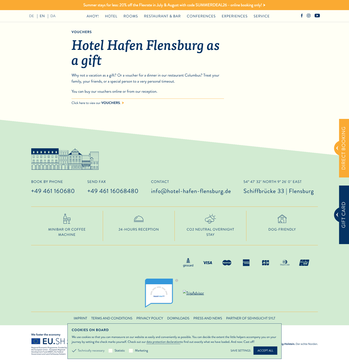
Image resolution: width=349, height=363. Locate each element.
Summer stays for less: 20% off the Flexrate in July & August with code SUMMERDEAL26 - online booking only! (172, 5)
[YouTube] (317, 16)
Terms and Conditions (111, 318)
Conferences (201, 16)
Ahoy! (93, 16)
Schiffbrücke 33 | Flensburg (278, 188)
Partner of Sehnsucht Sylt (250, 318)
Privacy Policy (149, 318)
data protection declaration (163, 342)
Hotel (111, 16)
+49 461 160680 (53, 191)
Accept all (265, 350)
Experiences (235, 16)
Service (262, 16)
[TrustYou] (163, 293)
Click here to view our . (96, 103)
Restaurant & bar (162, 16)
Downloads (178, 318)
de (31, 16)
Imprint (80, 318)
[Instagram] (308, 16)
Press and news (207, 318)
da (53, 16)
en (42, 16)
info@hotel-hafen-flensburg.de (191, 191)
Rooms (130, 16)
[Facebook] (302, 16)
